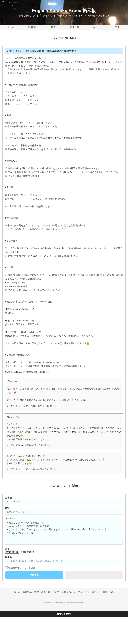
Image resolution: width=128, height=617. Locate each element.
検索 (53, 27)
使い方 (96, 27)
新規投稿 (32, 27)
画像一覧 (74, 27)
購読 (105, 592)
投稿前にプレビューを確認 (21, 568)
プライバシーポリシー (89, 592)
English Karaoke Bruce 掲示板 (64, 10)
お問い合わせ (69, 592)
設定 (117, 27)
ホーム (10, 27)
